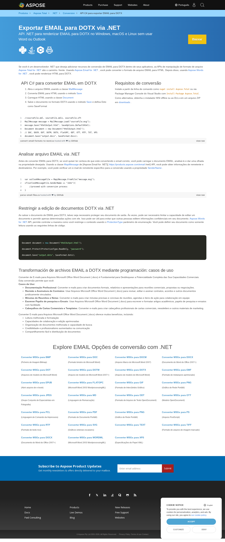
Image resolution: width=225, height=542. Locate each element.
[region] (112, 127)
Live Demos (76, 512)
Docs (27, 512)
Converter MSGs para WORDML (85, 437)
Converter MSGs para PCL (35, 412)
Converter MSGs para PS (175, 412)
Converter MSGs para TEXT (130, 424)
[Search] (202, 5)
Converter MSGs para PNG (176, 382)
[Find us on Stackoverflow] (112, 495)
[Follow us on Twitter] (97, 495)
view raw (200, 141)
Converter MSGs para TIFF (177, 424)
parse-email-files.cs (30, 195)
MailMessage (76, 89)
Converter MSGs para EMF (176, 370)
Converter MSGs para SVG (82, 424)
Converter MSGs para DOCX (177, 357)
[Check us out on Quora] (120, 495)
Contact (145, 534)
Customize (178, 529)
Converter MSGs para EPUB (36, 382)
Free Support (122, 512)
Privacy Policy (124, 534)
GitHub (74, 141)
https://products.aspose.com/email (127, 164)
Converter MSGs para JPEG (36, 395)
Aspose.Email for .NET (86, 70)
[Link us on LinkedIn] (105, 495)
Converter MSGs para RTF (35, 424)
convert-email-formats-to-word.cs (37, 141)
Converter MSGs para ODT (129, 395)
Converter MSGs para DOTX (130, 370)
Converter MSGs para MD (82, 395)
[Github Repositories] (128, 495)
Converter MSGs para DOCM (131, 357)
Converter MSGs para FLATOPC (85, 382)
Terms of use (136, 534)
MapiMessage (71, 164)
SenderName (155, 168)
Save (79, 93)
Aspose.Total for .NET (30, 70)
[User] (194, 5)
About (146, 5)
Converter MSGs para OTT (176, 395)
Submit (167, 468)
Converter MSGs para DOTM (83, 370)
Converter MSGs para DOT (36, 370)
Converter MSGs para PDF (82, 412)
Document (68, 97)
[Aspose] (32, 5)
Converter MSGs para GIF (129, 382)
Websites (132, 5)
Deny (204, 529)
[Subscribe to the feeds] (135, 495)
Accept (191, 522)
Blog (72, 517)
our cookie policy (198, 515)
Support (118, 5)
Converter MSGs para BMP (36, 357)
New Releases (122, 507)
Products (87, 5)
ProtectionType (115, 222)
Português (183, 5)
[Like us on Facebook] (90, 495)
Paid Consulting (32, 517)
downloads (124, 102)
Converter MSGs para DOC (83, 357)
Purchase (103, 5)
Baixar (197, 39)
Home (27, 507)
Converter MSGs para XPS (129, 437)
